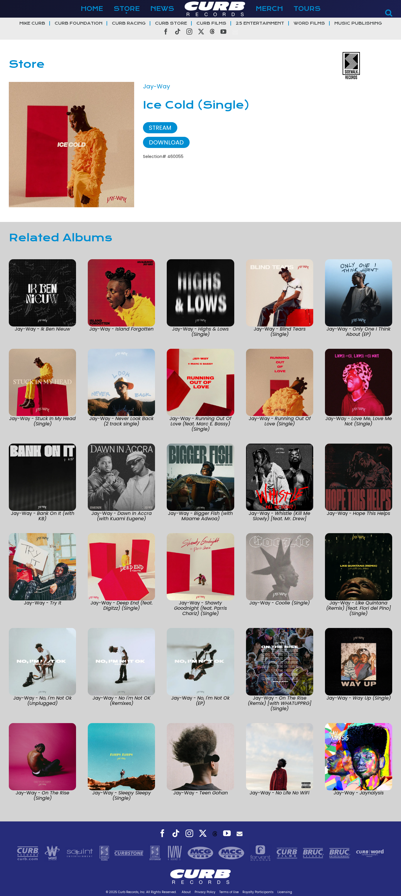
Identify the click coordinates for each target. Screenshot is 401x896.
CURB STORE (171, 23)
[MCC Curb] (232, 852)
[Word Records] (52, 852)
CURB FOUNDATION (78, 23)
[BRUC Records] (314, 852)
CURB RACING (129, 23)
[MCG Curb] (201, 852)
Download (166, 142)
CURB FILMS (211, 23)
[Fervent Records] (260, 852)
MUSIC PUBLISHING (358, 23)
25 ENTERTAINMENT (260, 23)
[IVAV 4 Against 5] (175, 852)
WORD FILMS (309, 23)
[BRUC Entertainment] (340, 852)
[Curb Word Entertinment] (370, 852)
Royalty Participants (258, 892)
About (186, 892)
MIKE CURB (32, 23)
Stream (160, 128)
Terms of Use (229, 892)
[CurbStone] (129, 852)
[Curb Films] (287, 852)
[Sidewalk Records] (105, 852)
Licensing (284, 892)
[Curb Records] (28, 852)
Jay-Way (156, 86)
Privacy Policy (205, 892)
